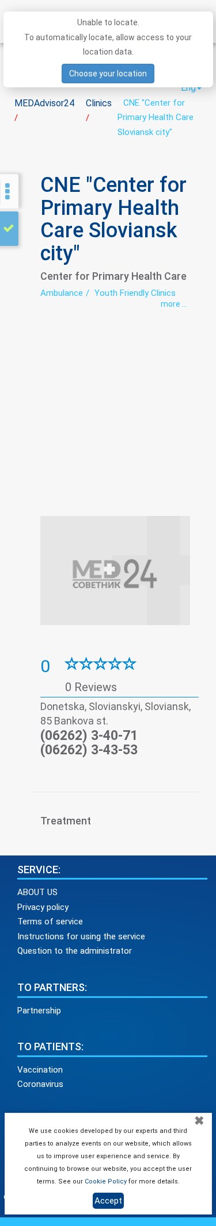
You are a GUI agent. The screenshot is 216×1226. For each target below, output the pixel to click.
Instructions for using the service (81, 936)
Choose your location (108, 73)
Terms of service (50, 921)
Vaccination (40, 1070)
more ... (174, 304)
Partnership (39, 1010)
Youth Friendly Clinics (135, 293)
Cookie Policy (106, 1181)
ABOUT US (37, 892)
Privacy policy (43, 907)
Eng (188, 87)
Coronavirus (40, 1084)
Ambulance (61, 293)
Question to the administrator (74, 951)
